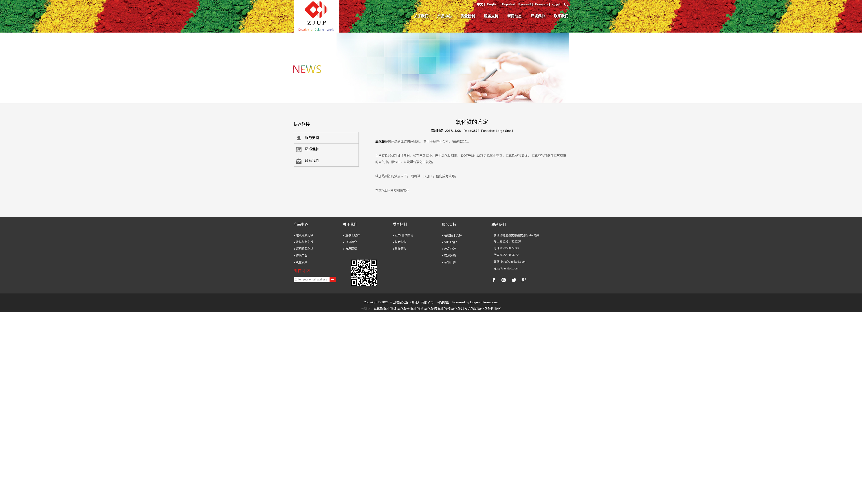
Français (541, 4)
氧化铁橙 (444, 308)
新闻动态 (514, 16)
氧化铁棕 (430, 308)
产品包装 (450, 248)
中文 (480, 4)
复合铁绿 (471, 308)
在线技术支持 (453, 235)
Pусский (524, 4)
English (493, 4)
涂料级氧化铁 (304, 242)
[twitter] (514, 280)
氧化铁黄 (403, 308)
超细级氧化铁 (304, 248)
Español (508, 4)
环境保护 (538, 16)
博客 (498, 308)
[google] (524, 280)
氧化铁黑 (417, 308)
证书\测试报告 (404, 235)
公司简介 (351, 242)
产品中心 (444, 16)
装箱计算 (450, 262)
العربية (556, 4)
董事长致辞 (352, 235)
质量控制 (468, 16)
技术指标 (401, 242)
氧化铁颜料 (486, 308)
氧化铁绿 (457, 308)
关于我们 (421, 16)
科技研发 (401, 248)
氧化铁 (380, 141)
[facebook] (493, 280)
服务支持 (491, 16)
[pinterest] (503, 280)
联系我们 (561, 16)
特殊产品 (302, 255)
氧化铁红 (302, 262)
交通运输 (450, 255)
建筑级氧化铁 (304, 235)
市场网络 (351, 248)
